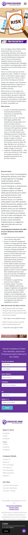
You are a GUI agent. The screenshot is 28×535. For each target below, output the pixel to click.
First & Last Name (8, 361)
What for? (12, 527)
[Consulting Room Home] (10, 4)
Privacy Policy (14, 507)
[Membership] (14, 43)
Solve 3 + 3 (5, 399)
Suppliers (6, 476)
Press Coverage (8, 465)
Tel (3, 391)
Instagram (6, 433)
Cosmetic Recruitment (10, 485)
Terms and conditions (14, 506)
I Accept (6, 531)
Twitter (5, 436)
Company (5, 382)
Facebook (6, 439)
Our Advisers (7, 467)
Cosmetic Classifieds (10, 488)
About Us (6, 462)
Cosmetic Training (9, 491)
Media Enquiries (8, 473)
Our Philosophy (8, 470)
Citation (17, 76)
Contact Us (6, 459)
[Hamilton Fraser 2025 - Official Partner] (14, 337)
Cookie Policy (14, 509)
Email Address (6, 374)
